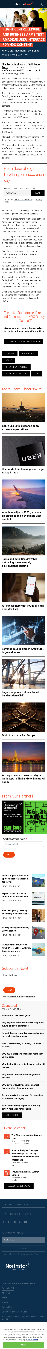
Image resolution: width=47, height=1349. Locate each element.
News (5, 51)
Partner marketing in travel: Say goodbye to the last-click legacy (22, 1097)
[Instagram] (14, 1222)
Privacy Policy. (30, 996)
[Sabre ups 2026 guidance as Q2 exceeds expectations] (23, 407)
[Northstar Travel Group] (18, 1266)
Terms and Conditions (23, 199)
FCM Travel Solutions (12, 64)
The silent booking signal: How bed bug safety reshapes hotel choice (21, 1107)
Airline (8, 360)
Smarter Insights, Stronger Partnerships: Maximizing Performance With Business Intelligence (25, 1155)
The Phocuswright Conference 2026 (26, 1137)
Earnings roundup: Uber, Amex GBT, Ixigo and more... (23, 650)
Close (23, 1345)
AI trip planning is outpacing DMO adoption (15, 929)
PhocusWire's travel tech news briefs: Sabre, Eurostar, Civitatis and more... (16, 947)
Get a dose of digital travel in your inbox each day (24, 174)
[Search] (43, 4)
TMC (37, 374)
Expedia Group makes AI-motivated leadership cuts (15, 895)
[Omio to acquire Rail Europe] (23, 717)
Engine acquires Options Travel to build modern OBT (22, 694)
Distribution (17, 51)
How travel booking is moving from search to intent (23, 1045)
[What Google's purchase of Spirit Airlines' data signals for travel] (38, 881)
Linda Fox (10, 55)
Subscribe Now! (13, 1233)
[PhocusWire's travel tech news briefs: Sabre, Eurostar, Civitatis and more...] (38, 950)
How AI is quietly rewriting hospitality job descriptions (15, 912)
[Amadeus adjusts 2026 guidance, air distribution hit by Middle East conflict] (23, 494)
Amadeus (9, 354)
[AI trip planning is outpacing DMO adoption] (38, 932)
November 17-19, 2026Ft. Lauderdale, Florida (20, 1142)
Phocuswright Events (20, 1214)
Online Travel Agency (15, 374)
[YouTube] (25, 1222)
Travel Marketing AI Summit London (25, 1173)
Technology (34, 51)
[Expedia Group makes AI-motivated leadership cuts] (38, 898)
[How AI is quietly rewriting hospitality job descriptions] (38, 915)
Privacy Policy (33, 1254)
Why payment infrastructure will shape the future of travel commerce (23, 1024)
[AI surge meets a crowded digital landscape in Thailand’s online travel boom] (23, 757)
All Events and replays (19, 1186)
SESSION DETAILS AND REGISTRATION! (23, 341)
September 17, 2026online (19, 1164)
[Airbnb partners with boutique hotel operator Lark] (23, 587)
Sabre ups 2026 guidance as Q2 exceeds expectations (20, 427)
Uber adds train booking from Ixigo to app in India (23, 471)
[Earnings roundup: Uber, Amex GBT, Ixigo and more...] (23, 630)
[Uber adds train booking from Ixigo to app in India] (23, 451)
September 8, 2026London (19, 1179)
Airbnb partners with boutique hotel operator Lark (23, 607)
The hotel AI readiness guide (16, 1015)
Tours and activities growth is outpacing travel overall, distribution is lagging (19, 562)
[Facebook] (3, 1222)
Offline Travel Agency (16, 367)
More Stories (11, 1115)
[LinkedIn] (9, 1222)
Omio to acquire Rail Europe (18, 735)
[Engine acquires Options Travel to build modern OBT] (23, 674)
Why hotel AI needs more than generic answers (21, 1076)
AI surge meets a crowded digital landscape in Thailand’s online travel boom (23, 779)
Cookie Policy (32, 1340)
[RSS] (20, 1222)
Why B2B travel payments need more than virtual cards (22, 1055)
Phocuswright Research (21, 1204)
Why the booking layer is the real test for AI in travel (23, 1066)
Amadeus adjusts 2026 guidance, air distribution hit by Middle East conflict (22, 516)
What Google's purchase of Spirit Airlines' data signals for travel (15, 878)
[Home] (24, 4)
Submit (38, 193)
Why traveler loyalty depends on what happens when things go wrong (20, 1086)
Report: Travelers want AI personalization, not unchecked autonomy (23, 1034)
